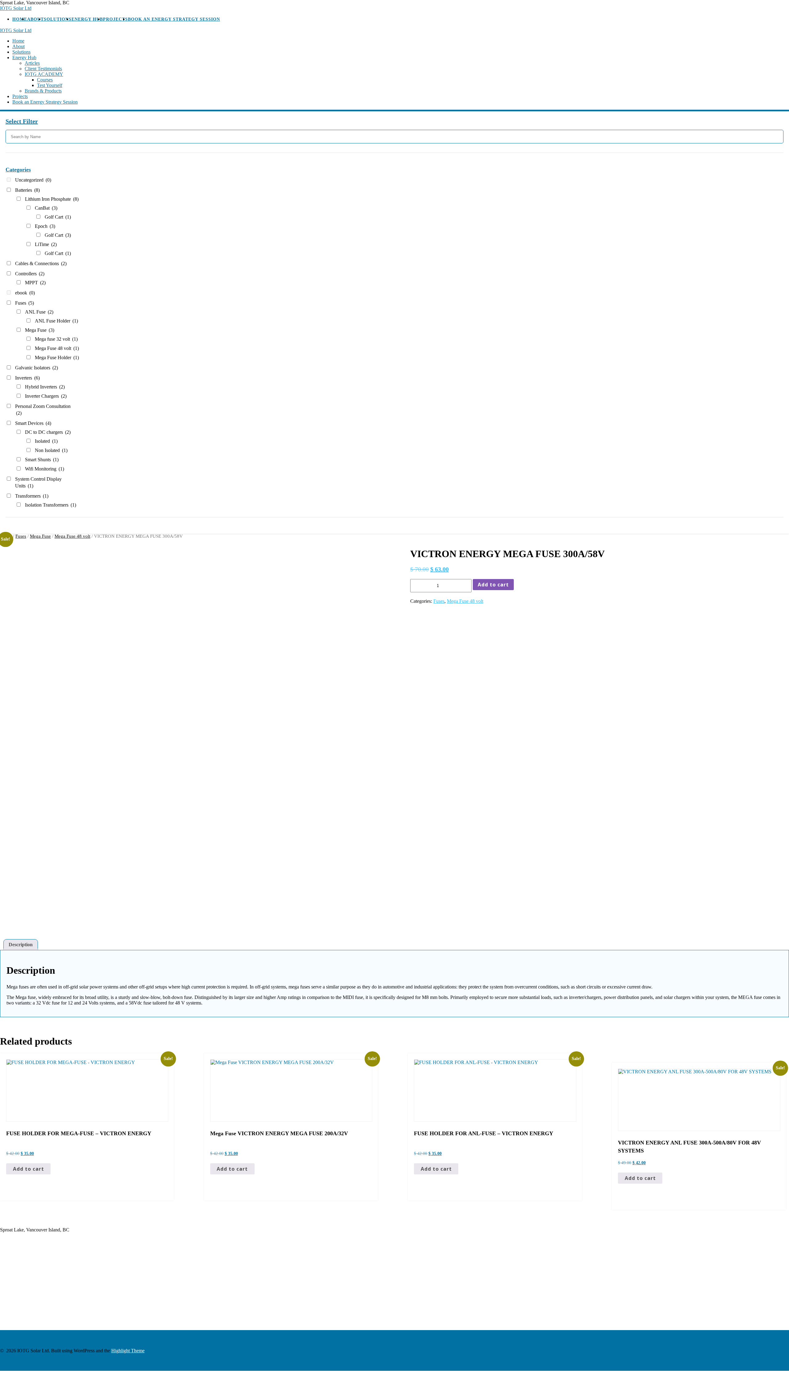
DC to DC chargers (48, 432)
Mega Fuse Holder (57, 357)
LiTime (46, 244)
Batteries (27, 190)
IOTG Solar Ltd (15, 8)
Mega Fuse (39, 330)
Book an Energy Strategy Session (174, 19)
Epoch (45, 226)
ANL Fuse (39, 311)
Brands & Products (43, 90)
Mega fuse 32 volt (56, 339)
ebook (25, 292)
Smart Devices (33, 423)
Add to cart (493, 584)
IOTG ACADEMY (44, 74)
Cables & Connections (41, 263)
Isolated (46, 441)
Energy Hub (87, 19)
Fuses (24, 303)
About (35, 19)
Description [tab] (21, 944)
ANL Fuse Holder (56, 320)
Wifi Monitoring (44, 468)
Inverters (27, 377)
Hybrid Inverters (45, 386)
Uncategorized (33, 180)
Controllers (29, 273)
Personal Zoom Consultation (43, 410)
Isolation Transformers (50, 504)
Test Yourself (49, 85)
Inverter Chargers (46, 396)
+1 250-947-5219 (17, 1310)
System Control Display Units (38, 482)
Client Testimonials (43, 68)
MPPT (35, 282)
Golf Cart (58, 217)
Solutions (58, 19)
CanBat (46, 208)
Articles (32, 63)
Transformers (31, 496)
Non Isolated (51, 450)
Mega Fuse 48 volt (57, 348)
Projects (115, 19)
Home (19, 19)
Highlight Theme (128, 1350)
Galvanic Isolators (36, 367)
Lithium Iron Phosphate (52, 199)
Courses (45, 79)
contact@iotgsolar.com (22, 1269)
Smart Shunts (42, 459)
